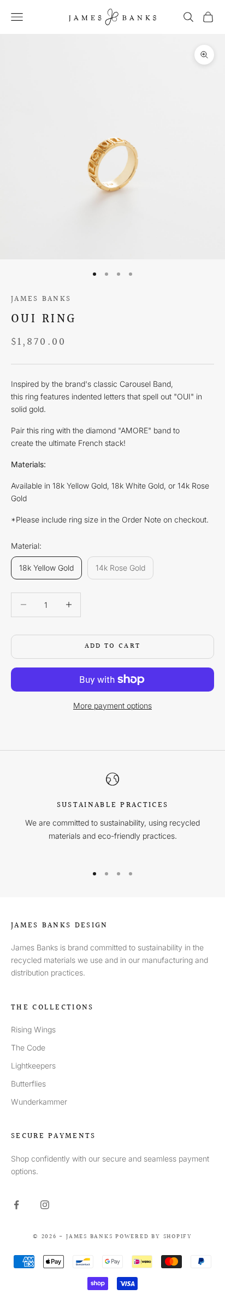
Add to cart (113, 646)
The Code (28, 1047)
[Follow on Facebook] (16, 1204)
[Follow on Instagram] (44, 1204)
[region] (112, 814)
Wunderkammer (39, 1101)
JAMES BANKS (41, 299)
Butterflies (28, 1083)
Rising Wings (33, 1029)
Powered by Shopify (153, 1236)
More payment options (112, 705)
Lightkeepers (33, 1065)
